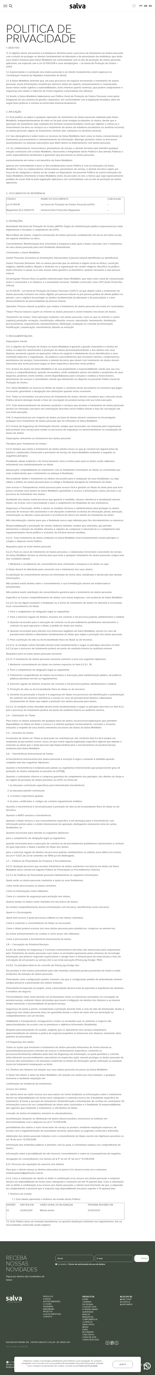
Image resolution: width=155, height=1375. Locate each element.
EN (145, 5)
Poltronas (87, 1304)
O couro (47, 1304)
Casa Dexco (88, 1334)
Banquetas (87, 1317)
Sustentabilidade (51, 1301)
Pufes (85, 1329)
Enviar (144, 1258)
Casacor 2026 (89, 1337)
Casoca (126, 1302)
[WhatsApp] (146, 1366)
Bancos (86, 1314)
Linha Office (88, 1324)
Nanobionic (48, 1309)
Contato (47, 1316)
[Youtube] (116, 1343)
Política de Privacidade (88, 1366)
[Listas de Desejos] (134, 6)
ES (150, 5)
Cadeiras (86, 1302)
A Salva (47, 1299)
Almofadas (87, 1312)
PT (141, 5)
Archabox (127, 1304)
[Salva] (77, 6)
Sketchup (127, 1299)
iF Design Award (90, 1309)
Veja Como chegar (15, 1346)
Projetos (47, 1311)
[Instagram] (107, 1343)
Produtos (48, 1296)
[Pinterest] (112, 1343)
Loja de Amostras (52, 1314)
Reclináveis (88, 1332)
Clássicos (87, 1322)
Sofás (85, 1299)
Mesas (85, 1327)
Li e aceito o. (81, 1264)
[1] (63, 771)
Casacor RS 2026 (90, 1339)
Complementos (89, 1319)
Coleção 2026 (89, 1307)
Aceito (122, 1364)
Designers (48, 1306)
